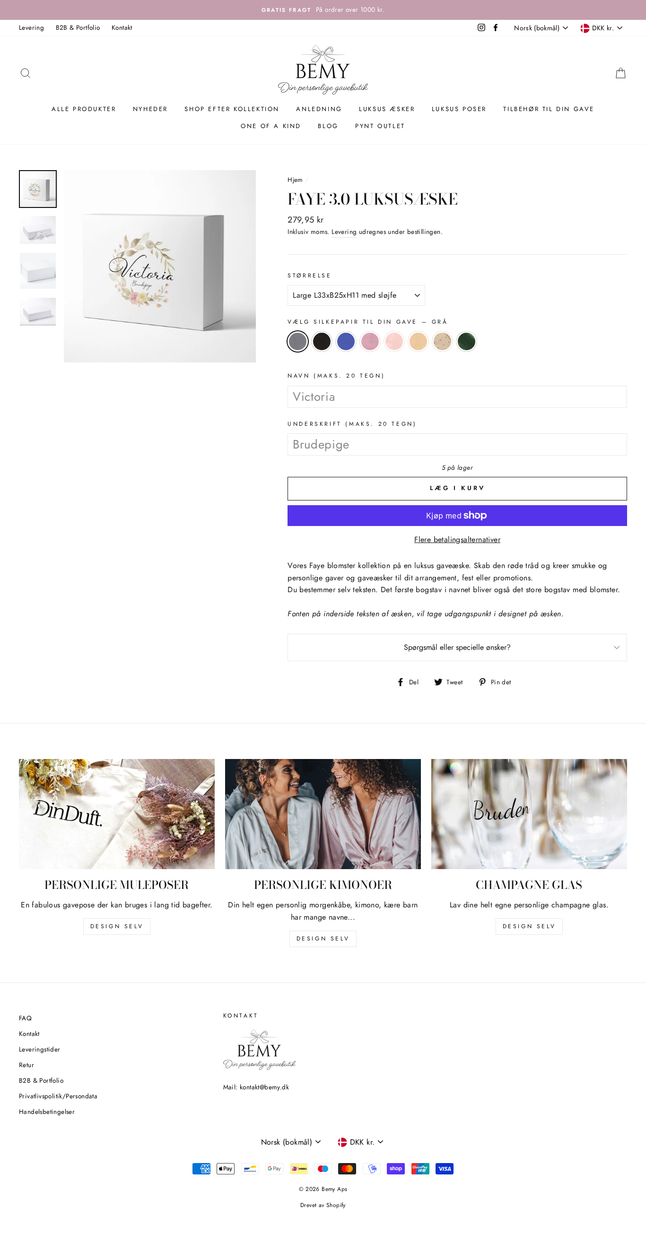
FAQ (25, 1018)
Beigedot (442, 341)
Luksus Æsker (387, 108)
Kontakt (122, 27)
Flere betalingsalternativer (457, 539)
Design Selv (529, 926)
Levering (31, 27)
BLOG (328, 125)
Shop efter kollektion (231, 108)
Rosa (370, 341)
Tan (418, 341)
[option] (323, 10)
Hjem (295, 179)
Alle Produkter (84, 108)
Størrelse (310, 275)
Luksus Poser (459, 108)
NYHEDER (150, 108)
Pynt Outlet (380, 125)
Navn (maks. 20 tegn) (336, 375)
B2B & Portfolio (78, 27)
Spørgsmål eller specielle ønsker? (457, 647)
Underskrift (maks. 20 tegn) (352, 424)
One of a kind (271, 125)
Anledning (319, 108)
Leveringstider (40, 1049)
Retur (26, 1065)
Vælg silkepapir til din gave (368, 322)
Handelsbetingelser (47, 1111)
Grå (298, 341)
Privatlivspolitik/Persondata (58, 1096)
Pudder (394, 341)
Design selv (117, 926)
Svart (322, 341)
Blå (346, 341)
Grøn (466, 341)
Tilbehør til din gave (548, 108)
